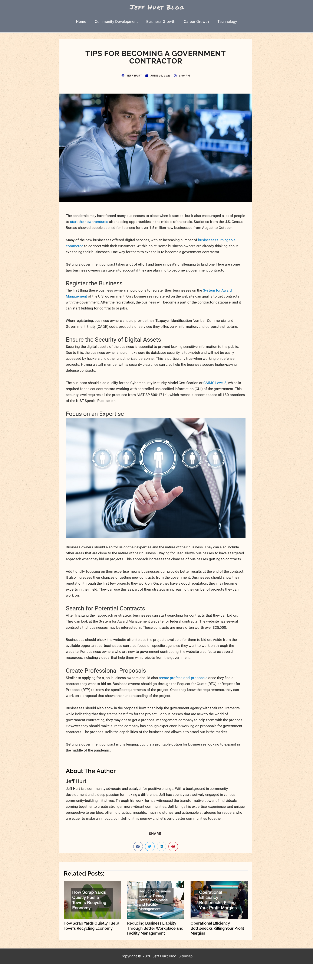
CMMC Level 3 (215, 383)
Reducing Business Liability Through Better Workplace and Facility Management (155, 928)
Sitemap (185, 956)
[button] (138, 846)
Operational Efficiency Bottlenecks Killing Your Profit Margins (217, 928)
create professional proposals (183, 678)
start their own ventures (89, 222)
